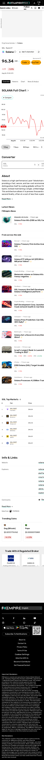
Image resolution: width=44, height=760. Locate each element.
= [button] (38, 164)
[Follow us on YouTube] (39, 8)
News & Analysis (33, 82)
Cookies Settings (22, 654)
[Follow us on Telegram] (42, 8)
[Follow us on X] (31, 8)
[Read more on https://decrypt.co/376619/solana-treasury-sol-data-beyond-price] (7, 245)
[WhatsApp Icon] (27, 622)
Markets (15, 82)
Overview (6, 82)
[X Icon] (6, 618)
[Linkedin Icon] (27, 618)
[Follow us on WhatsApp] (35, 8)
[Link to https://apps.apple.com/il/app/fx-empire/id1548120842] (9, 627)
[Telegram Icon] (16, 622)
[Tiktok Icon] (38, 622)
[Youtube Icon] (38, 618)
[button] (3, 3)
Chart (23, 82)
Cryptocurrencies (8, 43)
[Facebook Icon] (16, 618)
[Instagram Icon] (6, 622)
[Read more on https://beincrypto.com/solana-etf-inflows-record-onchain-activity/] (7, 336)
